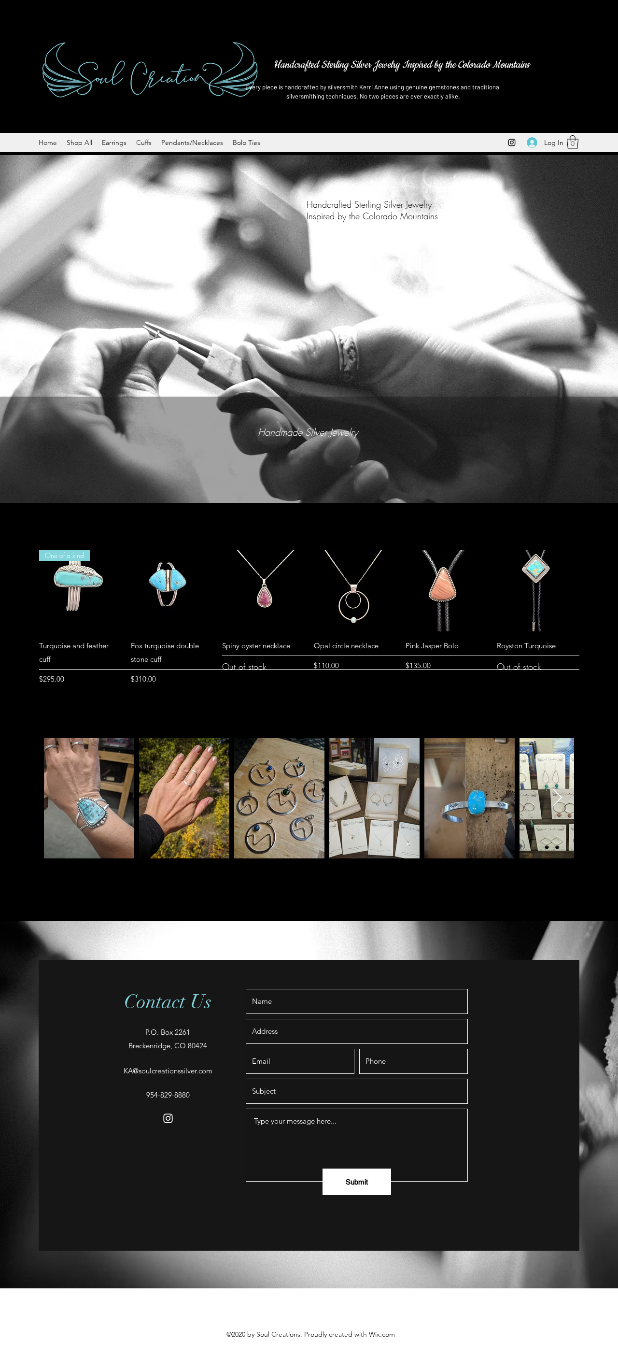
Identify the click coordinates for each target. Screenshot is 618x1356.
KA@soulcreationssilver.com (168, 1070)
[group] (309, 617)
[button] (572, 142)
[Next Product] (593, 590)
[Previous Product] (25, 590)
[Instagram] (512, 142)
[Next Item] (557, 798)
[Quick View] (172, 591)
